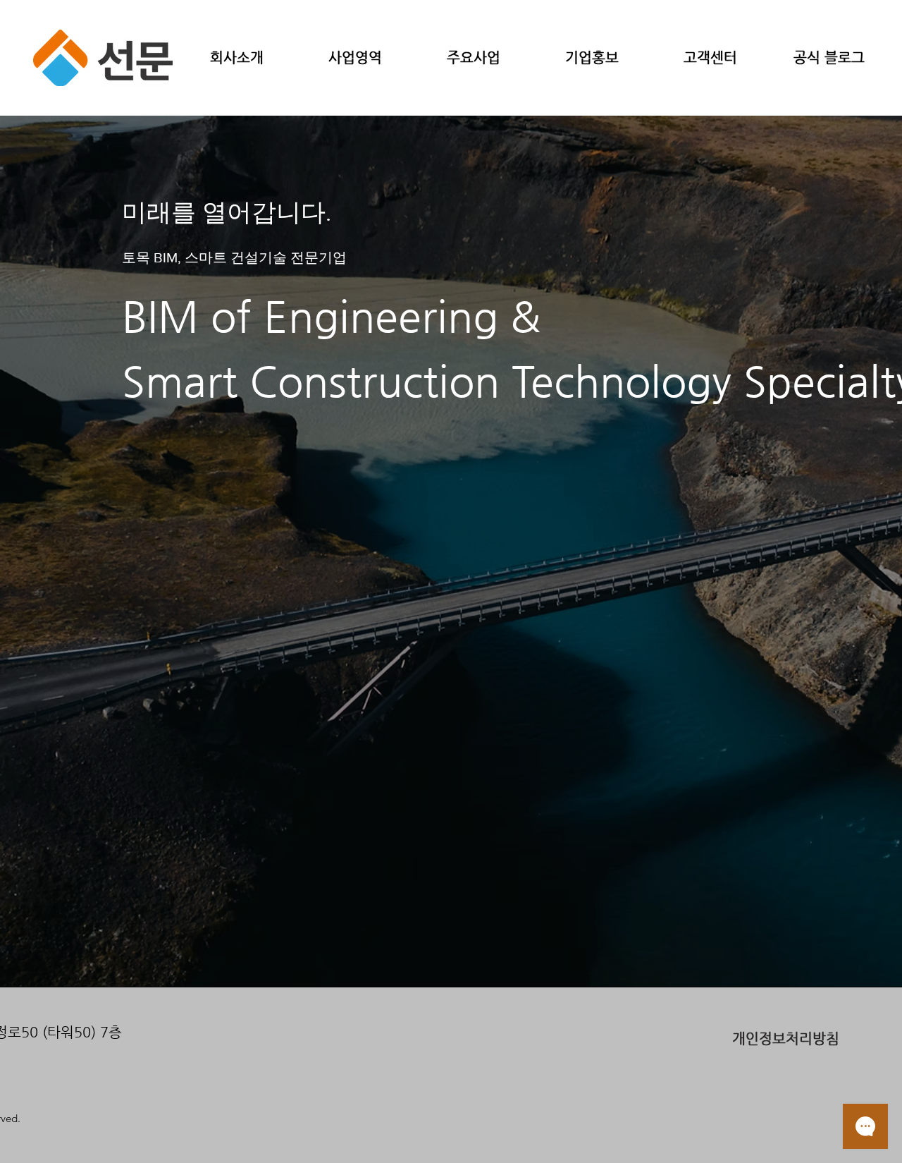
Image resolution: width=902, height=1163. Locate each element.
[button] (237, 58)
